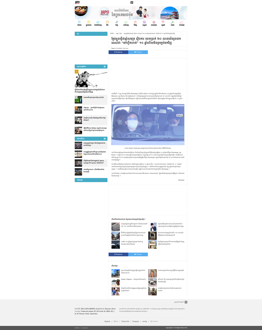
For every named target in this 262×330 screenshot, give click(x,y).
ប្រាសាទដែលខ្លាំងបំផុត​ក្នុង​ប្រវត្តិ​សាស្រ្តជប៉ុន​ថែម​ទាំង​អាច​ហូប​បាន (133, 271)
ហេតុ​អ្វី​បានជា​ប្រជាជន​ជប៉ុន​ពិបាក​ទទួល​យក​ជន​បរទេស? (169, 289)
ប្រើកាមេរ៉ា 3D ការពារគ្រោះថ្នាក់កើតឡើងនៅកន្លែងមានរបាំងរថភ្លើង (171, 280)
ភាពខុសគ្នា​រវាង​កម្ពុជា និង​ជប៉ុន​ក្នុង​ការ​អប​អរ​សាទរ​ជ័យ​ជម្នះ (94, 144)
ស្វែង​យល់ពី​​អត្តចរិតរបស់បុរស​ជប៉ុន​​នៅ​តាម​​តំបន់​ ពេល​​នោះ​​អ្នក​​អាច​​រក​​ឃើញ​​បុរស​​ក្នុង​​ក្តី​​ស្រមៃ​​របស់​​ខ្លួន (171, 225)
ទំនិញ (135, 25)
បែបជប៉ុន (181, 25)
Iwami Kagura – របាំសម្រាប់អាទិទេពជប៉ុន (133, 279)
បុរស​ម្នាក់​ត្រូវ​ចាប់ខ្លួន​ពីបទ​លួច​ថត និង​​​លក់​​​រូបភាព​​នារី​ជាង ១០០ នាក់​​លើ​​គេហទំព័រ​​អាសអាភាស (134, 225)
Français (136, 321)
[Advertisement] (148, 73)
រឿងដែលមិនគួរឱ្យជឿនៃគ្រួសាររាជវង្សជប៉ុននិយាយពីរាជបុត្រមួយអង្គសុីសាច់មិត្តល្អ (90, 91)
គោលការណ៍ (85, 328)
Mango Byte (110, 308)
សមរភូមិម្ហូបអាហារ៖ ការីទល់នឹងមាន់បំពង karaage (94, 170)
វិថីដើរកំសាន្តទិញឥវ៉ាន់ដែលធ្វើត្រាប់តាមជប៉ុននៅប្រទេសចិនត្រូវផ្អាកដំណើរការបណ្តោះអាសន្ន (133, 233)
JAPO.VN (146, 309)
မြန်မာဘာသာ (154, 321)
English (107, 321)
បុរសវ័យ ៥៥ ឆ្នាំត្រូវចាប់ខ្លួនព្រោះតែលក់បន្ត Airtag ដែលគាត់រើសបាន (132, 242)
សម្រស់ (145, 25)
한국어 (116, 321)
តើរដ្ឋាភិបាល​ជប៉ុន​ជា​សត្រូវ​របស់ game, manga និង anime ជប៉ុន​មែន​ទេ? (94, 162)
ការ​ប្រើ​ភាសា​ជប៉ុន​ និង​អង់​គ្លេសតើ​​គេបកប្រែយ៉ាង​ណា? (95, 119)
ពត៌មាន (79, 25)
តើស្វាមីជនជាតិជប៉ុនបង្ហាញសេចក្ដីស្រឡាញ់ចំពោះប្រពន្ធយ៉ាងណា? (134, 289)
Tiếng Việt (125, 321)
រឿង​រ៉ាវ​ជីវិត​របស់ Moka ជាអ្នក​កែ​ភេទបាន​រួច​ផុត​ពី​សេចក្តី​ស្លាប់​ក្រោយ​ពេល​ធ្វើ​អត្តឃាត (95, 129)
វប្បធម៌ (163, 25)
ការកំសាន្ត (126, 25)
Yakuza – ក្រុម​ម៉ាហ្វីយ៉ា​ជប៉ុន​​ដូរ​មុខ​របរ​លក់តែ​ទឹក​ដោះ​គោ (94, 109)
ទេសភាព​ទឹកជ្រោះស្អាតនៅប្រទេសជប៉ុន (94, 97)
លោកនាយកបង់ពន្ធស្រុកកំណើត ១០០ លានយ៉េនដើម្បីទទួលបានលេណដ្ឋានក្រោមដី (170, 233)
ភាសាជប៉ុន (154, 25)
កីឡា (116, 25)
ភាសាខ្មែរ (144, 321)
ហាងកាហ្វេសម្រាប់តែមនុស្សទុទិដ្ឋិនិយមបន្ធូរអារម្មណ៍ (171, 270)
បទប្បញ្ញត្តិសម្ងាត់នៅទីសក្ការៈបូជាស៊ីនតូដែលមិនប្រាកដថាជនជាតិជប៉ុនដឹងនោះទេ (95, 153)
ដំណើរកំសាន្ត (98, 25)
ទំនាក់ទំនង (77, 328)
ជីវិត (107, 25)
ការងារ (172, 25)
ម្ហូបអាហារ (88, 25)
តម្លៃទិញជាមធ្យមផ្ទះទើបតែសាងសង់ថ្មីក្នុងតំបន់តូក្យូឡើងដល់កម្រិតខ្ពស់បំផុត (171, 242)
